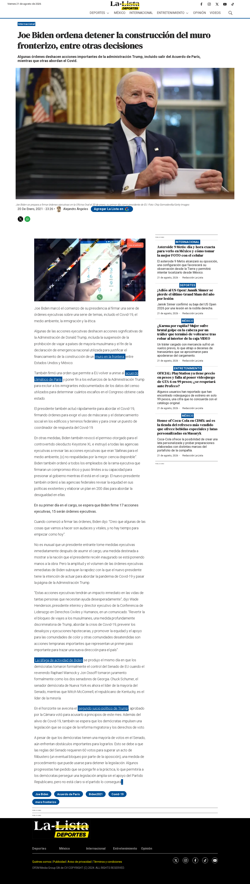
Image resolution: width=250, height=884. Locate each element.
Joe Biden (41, 794)
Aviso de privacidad (79, 861)
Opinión (199, 13)
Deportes (97, 13)
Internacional (141, 13)
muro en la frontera (110, 356)
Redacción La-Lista (192, 277)
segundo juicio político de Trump (103, 708)
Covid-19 (117, 794)
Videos (215, 13)
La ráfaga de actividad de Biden (58, 660)
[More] (108, 13)
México (119, 13)
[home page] (125, 5)
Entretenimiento (170, 13)
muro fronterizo (45, 802)
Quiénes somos (41, 861)
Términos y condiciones (107, 861)
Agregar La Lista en (109, 209)
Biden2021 (96, 794)
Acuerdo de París (68, 794)
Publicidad (59, 861)
